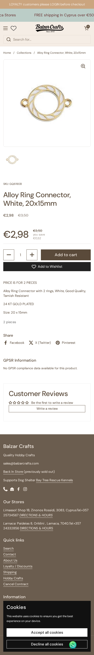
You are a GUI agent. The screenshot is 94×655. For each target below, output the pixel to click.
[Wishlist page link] (13, 28)
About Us (10, 560)
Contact (9, 554)
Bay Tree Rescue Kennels (54, 480)
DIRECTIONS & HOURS (36, 528)
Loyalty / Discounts (17, 566)
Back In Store (13, 472)
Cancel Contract (15, 584)
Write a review (47, 408)
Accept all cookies (47, 632)
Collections (24, 53)
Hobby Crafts (13, 578)
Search (8, 548)
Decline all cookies (47, 644)
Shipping (10, 572)
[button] (86, 28)
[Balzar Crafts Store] (50, 28)
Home (7, 53)
